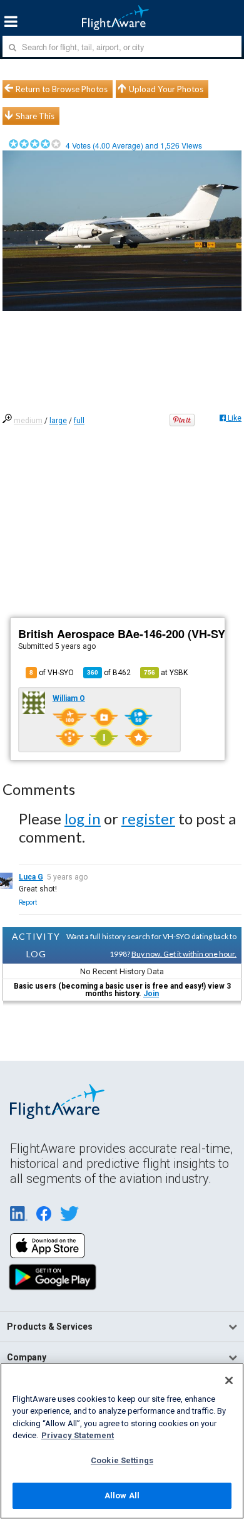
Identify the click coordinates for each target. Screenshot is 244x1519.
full (79, 420)
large (58, 420)
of (109, 672)
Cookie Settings (122, 1460)
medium (28, 420)
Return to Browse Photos (62, 89)
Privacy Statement (77, 1435)
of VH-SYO (51, 672)
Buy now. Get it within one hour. (183, 954)
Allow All (122, 1495)
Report (28, 902)
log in (82, 818)
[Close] (229, 1380)
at (166, 672)
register (148, 818)
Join (151, 993)
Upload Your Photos (166, 89)
